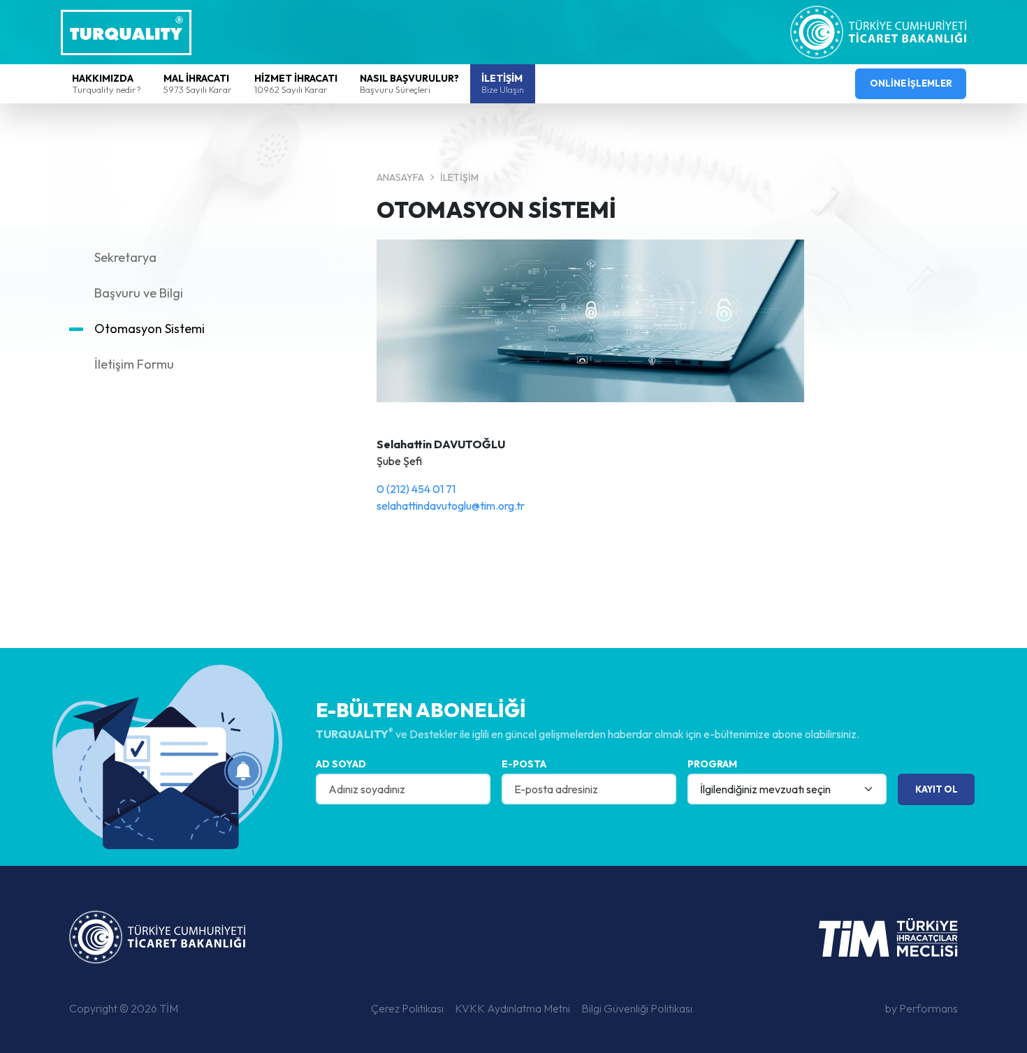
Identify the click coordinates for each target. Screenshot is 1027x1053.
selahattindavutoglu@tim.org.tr (451, 506)
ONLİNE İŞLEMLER (911, 83)
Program (712, 764)
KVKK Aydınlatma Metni (512, 1008)
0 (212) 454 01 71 (416, 489)
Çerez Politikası (407, 1008)
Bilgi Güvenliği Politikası (636, 1008)
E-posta (524, 764)
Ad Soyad (341, 764)
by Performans (921, 1008)
